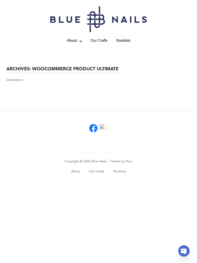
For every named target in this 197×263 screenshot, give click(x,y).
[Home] (98, 19)
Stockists (123, 40)
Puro (129, 161)
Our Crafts (99, 40)
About (72, 40)
